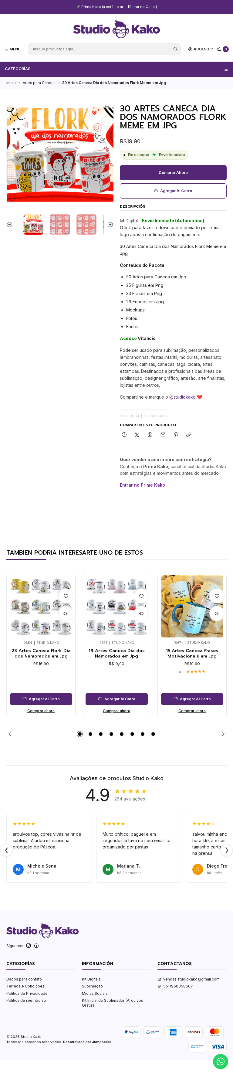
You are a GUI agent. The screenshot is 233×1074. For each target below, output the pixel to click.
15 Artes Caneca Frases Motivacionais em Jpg (192, 653)
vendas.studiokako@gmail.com (191, 979)
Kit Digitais (91, 979)
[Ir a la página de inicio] (116, 29)
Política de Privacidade (27, 993)
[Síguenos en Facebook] (36, 946)
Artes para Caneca (39, 83)
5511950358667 (178, 986)
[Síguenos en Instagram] (28, 946)
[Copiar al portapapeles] (188, 435)
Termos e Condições (25, 986)
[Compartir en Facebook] (124, 435)
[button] (79, 734)
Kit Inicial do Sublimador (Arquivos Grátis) (112, 1002)
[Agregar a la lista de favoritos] (65, 595)
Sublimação (92, 986)
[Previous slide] (10, 224)
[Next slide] (108, 224)
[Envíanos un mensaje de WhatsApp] (220, 1061)
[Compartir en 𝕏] (137, 435)
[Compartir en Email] (162, 435)
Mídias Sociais (95, 993)
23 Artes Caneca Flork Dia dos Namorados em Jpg (41, 653)
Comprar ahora (173, 172)
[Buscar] (176, 49)
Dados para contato (24, 979)
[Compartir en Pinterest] (176, 435)
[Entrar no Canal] (142, 7)
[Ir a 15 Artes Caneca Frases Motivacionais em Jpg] (192, 606)
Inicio (11, 83)
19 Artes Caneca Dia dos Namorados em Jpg (117, 653)
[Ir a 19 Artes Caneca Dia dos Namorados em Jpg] (117, 606)
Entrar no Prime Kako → (145, 485)
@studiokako (182, 396)
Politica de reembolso (26, 1000)
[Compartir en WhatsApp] (150, 435)
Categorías (18, 68)
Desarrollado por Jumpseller (87, 1042)
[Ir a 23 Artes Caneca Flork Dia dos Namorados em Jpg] (41, 606)
